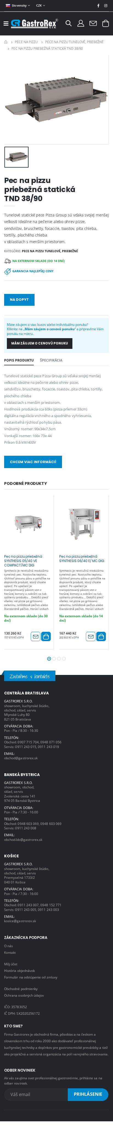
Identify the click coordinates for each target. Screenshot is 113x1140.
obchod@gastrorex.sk (21, 758)
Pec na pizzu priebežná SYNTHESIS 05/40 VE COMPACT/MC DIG (23, 560)
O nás (8, 946)
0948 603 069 (28, 823)
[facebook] (98, 5)
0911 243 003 (48, 909)
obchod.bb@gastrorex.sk (23, 839)
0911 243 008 (25, 828)
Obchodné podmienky (21, 988)
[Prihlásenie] (80, 23)
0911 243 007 (28, 905)
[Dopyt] (93, 23)
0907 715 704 (28, 742)
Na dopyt (19, 299)
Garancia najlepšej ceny (32, 271)
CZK (39, 5)
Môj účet (10, 964)
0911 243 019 (48, 746)
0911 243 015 (25, 746)
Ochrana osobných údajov (24, 995)
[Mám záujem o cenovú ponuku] (35, 636)
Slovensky (19, 5)
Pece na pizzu (26, 42)
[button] (69, 24)
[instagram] (106, 5)
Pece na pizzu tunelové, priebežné (74, 42)
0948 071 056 (50, 742)
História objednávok (19, 970)
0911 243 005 (25, 909)
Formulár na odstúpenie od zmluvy (30, 977)
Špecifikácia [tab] (51, 360)
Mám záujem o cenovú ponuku (39, 343)
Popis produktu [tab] (19, 360)
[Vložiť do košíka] (46, 636)
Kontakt (10, 952)
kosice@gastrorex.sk (20, 921)
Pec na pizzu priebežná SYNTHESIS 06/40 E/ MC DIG (81, 558)
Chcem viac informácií (33, 462)
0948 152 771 (50, 905)
